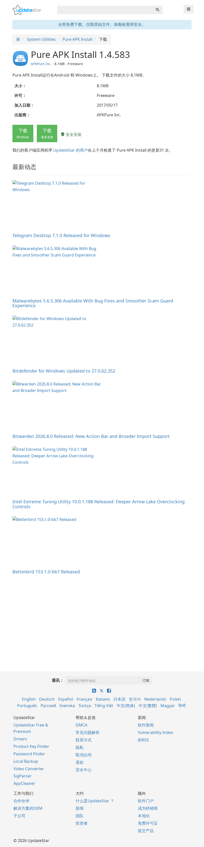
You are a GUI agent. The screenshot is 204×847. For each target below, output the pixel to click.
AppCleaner (24, 783)
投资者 (82, 823)
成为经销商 (148, 808)
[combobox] (105, 10)
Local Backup (25, 761)
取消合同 (84, 755)
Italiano (103, 699)
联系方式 (84, 740)
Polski (175, 699)
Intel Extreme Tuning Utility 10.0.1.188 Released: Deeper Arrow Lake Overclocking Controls (98, 504)
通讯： (58, 680)
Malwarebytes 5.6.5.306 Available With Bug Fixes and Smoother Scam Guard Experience (92, 303)
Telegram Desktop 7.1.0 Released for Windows (61, 235)
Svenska (67, 705)
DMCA (81, 725)
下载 (23, 133)
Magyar (167, 705)
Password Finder (29, 754)
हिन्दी (182, 705)
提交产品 (146, 830)
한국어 (135, 699)
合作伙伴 (21, 801)
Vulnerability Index (155, 732)
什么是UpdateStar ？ (95, 801)
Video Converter (28, 768)
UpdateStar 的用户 (70, 150)
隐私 (80, 747)
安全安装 (73, 134)
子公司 (19, 815)
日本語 (119, 699)
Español (65, 699)
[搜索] (157, 10)
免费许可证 (148, 823)
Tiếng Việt (104, 705)
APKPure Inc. (41, 63)
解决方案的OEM (28, 808)
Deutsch (47, 699)
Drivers (20, 739)
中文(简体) (126, 705)
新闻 (80, 808)
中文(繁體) (148, 705)
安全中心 (84, 769)
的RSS (143, 740)
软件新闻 (146, 725)
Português (27, 705)
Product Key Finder (31, 746)
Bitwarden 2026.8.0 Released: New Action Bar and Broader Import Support (91, 436)
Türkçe (84, 705)
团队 (80, 815)
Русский (48, 705)
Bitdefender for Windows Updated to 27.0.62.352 (63, 371)
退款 (80, 762)
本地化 (144, 815)
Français (84, 699)
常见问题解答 (88, 732)
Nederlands (155, 699)
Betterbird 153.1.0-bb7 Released (46, 572)
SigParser (22, 776)
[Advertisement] (102, 616)
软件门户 (146, 801)
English (29, 699)
